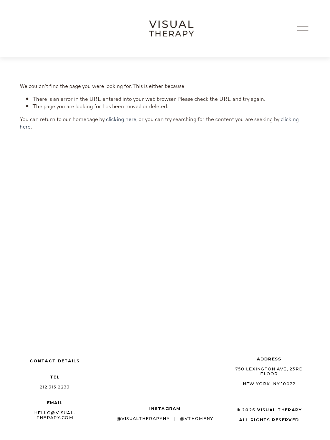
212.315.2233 (55, 387)
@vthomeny (196, 418)
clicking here (121, 119)
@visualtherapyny (143, 418)
